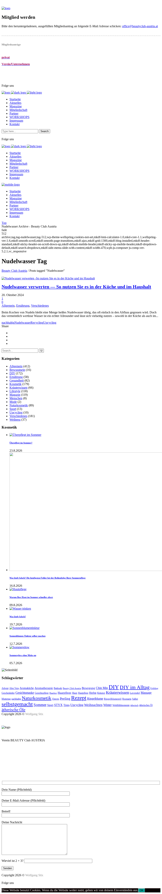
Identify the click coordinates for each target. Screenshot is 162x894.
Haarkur (53, 693)
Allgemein (8, 305)
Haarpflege (64, 692)
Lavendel (135, 692)
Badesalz (58, 688)
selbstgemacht (17, 704)
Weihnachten (93, 705)
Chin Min (102, 688)
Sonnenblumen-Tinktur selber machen (27, 636)
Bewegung (88, 688)
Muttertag (6, 699)
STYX (58, 705)
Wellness (15, 419)
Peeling (65, 698)
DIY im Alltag (135, 687)
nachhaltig (8, 322)
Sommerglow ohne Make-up (22, 655)
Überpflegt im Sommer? (20, 443)
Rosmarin (126, 699)
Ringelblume (95, 698)
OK (141, 890)
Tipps (66, 705)
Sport (12, 409)
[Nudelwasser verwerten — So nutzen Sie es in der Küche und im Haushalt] (48, 278)
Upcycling (49, 322)
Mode (13, 401)
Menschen (15, 398)
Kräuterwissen (18, 387)
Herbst (92, 692)
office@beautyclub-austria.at (140, 26)
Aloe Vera (14, 688)
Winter (107, 705)
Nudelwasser (22, 322)
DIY (12, 373)
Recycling (37, 322)
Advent (5, 688)
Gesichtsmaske (24, 692)
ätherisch (134, 705)
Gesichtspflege (42, 693)
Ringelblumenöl (113, 698)
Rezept (78, 698)
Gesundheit (16, 380)
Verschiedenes (40, 305)
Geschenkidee (8, 693)
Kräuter (101, 692)
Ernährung (22, 305)
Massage (146, 693)
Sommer (40, 705)
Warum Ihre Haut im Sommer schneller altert (31, 597)
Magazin (14, 394)
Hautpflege (83, 693)
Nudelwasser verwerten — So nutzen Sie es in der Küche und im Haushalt (76, 286)
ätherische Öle (13, 709)
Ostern (55, 698)
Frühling (154, 688)
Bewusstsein (17, 369)
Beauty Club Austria (14, 270)
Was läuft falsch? (17, 616)
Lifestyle (14, 391)
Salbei (135, 699)
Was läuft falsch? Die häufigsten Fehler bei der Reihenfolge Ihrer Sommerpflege (47, 578)
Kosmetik (15, 384)
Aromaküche (27, 688)
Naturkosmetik (18, 405)
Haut (74, 692)
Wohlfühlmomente (121, 705)
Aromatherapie (44, 688)
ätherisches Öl (146, 705)
